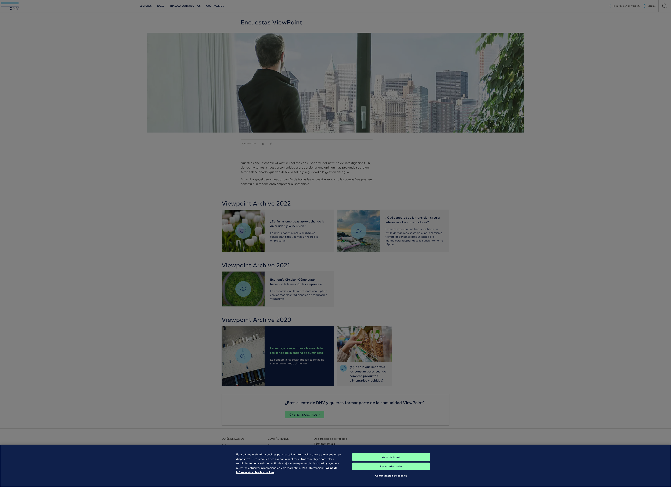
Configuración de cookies (391, 475)
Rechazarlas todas (391, 466)
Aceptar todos (391, 457)
